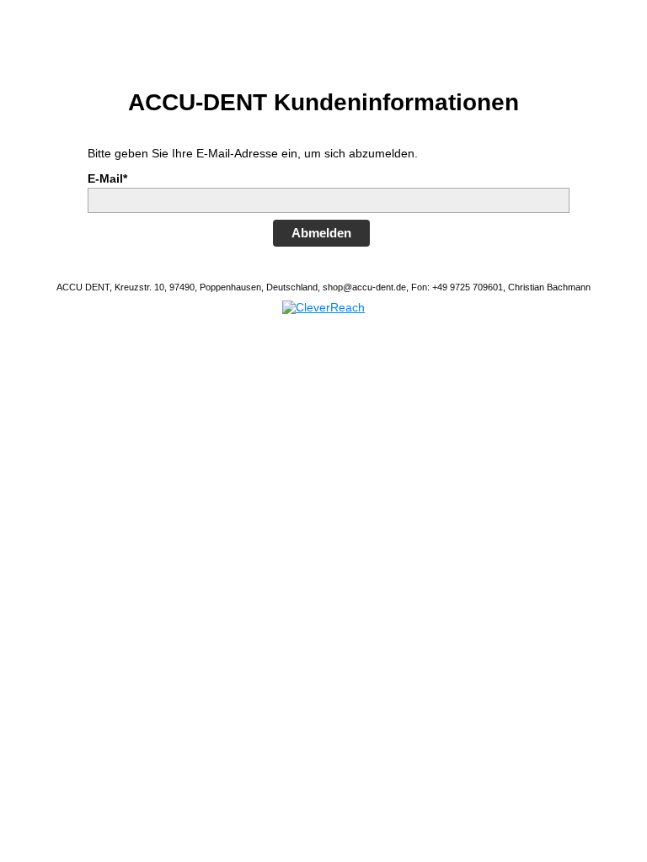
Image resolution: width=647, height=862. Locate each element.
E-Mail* (107, 178)
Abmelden (321, 233)
